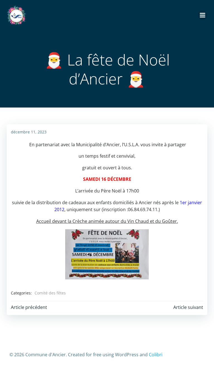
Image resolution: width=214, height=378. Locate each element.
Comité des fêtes (50, 293)
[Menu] (202, 15)
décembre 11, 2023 (29, 132)
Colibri (155, 355)
